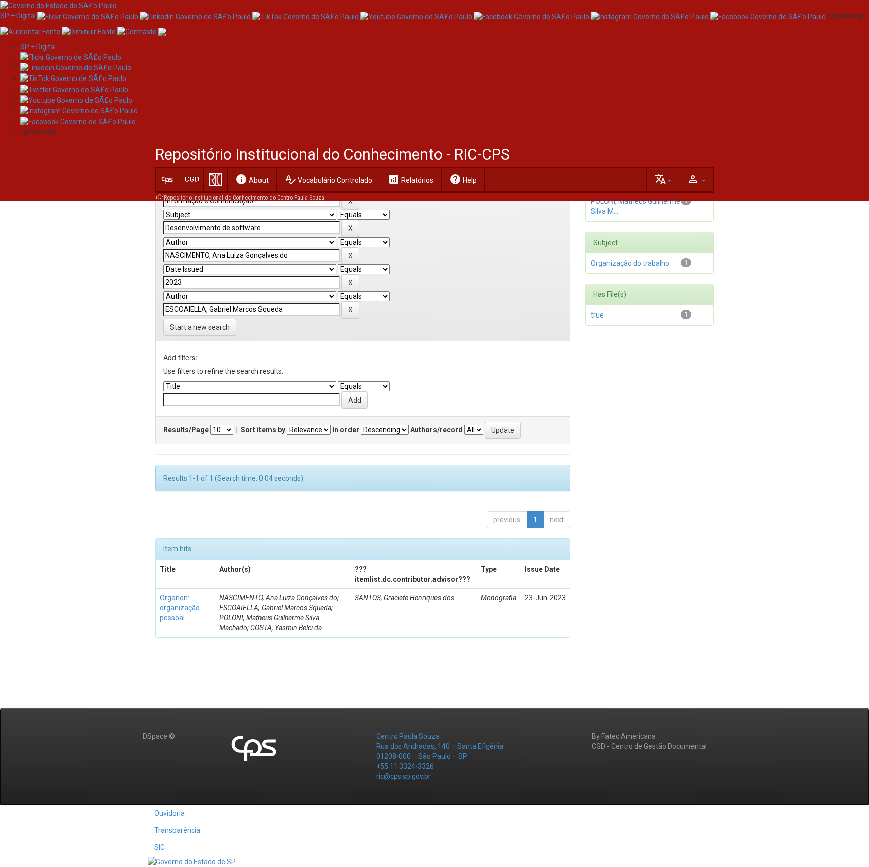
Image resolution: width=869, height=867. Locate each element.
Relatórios (410, 179)
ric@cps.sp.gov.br (403, 776)
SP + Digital (18, 16)
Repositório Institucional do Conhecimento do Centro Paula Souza (244, 197)
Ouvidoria (169, 813)
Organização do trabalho (630, 263)
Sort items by (263, 430)
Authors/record (436, 430)
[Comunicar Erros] (162, 31)
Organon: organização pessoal (180, 608)
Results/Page (186, 430)
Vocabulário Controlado (328, 179)
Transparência (177, 830)
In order (345, 430)
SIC (159, 847)
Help (463, 179)
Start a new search (200, 327)
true (597, 315)
